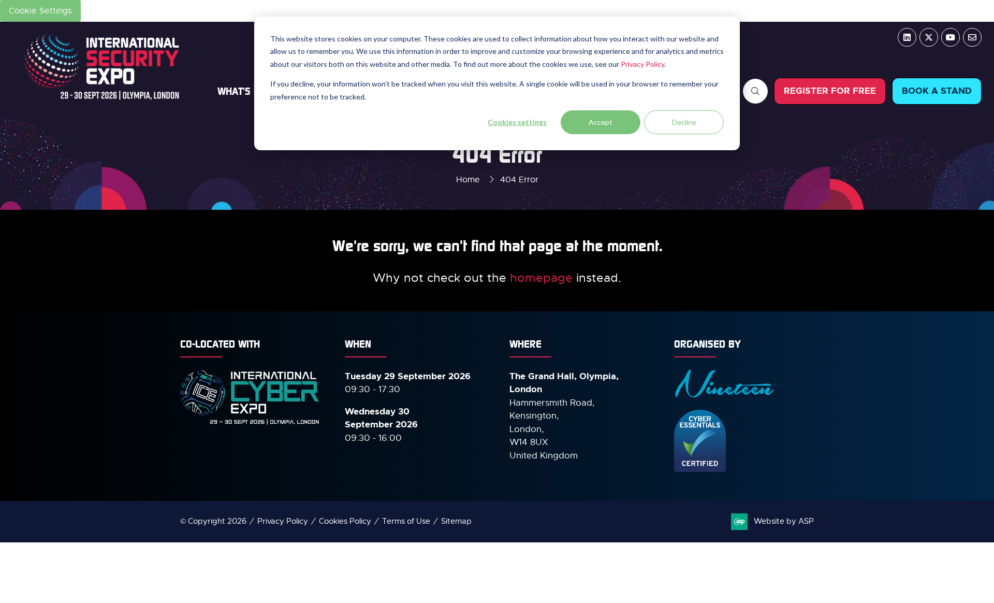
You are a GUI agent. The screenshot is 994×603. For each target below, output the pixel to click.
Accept (600, 122)
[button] (755, 91)
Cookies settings (517, 122)
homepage (541, 277)
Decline (684, 122)
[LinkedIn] (907, 37)
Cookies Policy (345, 521)
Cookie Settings (40, 11)
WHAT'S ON (241, 90)
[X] (928, 37)
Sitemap (456, 521)
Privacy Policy (642, 64)
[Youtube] (950, 37)
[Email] (972, 37)
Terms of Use (406, 521)
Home (468, 180)
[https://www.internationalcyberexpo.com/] (250, 423)
